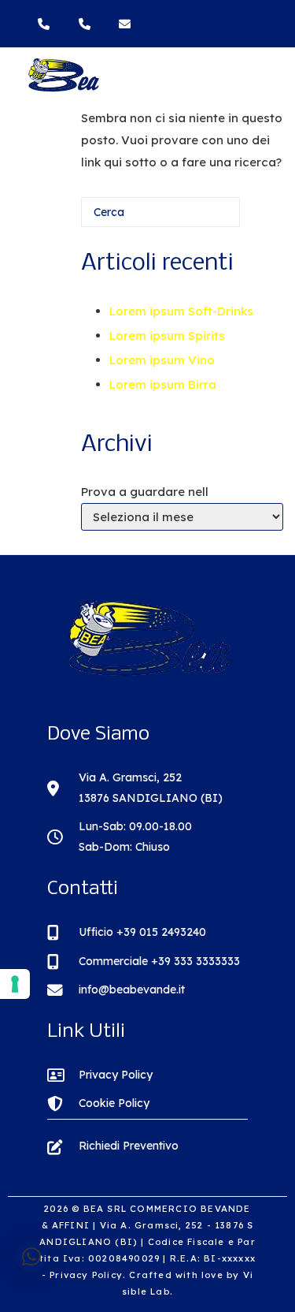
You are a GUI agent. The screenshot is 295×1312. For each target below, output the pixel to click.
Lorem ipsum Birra (162, 384)
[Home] (63, 88)
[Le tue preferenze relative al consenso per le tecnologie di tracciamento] (15, 984)
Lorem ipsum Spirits (167, 335)
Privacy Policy (86, 1274)
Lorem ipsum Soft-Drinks (181, 311)
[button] (31, 1257)
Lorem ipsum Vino (162, 359)
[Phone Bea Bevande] (47, 24)
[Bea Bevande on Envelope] (126, 24)
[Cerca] (204, 218)
